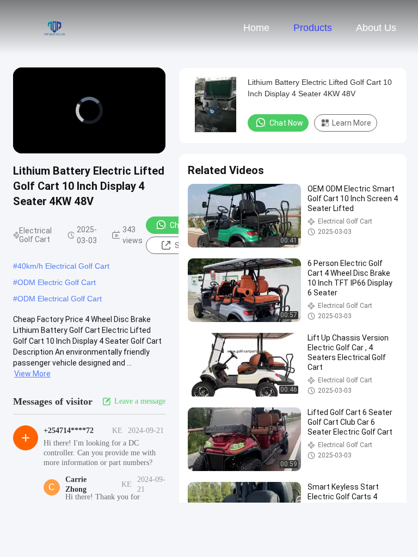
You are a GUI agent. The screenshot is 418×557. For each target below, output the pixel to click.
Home (256, 27)
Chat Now (286, 123)
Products (312, 27)
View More (32, 373)
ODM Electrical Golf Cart (59, 298)
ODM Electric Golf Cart (56, 282)
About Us (376, 27)
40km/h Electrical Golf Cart (63, 266)
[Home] (53, 27)
